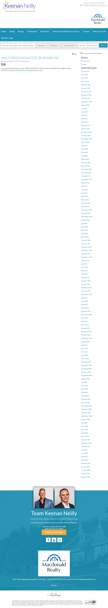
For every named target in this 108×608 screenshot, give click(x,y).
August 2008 (85, 419)
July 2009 (84, 382)
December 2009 (86, 365)
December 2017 (86, 91)
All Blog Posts (85, 61)
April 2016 (84, 156)
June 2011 (84, 318)
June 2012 (84, 301)
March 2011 (85, 325)
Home (3, 31)
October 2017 (85, 98)
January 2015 (85, 206)
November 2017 (86, 95)
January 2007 (85, 467)
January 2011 (85, 328)
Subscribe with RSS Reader (92, 53)
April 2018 (84, 78)
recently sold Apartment (17, 70)
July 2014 (84, 223)
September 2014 (86, 216)
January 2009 (85, 402)
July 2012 (84, 298)
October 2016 (85, 135)
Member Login (7, 38)
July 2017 (84, 108)
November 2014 (86, 210)
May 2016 (84, 152)
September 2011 (86, 315)
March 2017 (85, 122)
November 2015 (86, 173)
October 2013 (85, 254)
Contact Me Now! (54, 532)
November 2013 (86, 250)
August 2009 (85, 379)
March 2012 (85, 308)
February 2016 (86, 162)
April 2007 (84, 460)
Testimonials (32, 31)
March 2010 (85, 358)
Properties (44, 31)
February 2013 (86, 281)
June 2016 (84, 149)
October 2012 (85, 291)
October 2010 (85, 335)
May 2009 (84, 389)
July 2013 (84, 264)
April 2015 (84, 196)
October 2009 (85, 372)
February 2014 (86, 240)
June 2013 (84, 267)
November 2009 (86, 369)
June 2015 (84, 189)
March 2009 (85, 396)
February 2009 (86, 399)
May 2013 (84, 271)
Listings (83, 64)
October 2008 (85, 413)
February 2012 (86, 311)
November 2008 (86, 409)
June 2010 (84, 348)
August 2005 (85, 477)
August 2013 (85, 260)
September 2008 (86, 416)
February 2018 (86, 85)
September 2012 (86, 294)
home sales (39, 70)
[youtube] (54, 540)
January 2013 (85, 284)
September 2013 (86, 257)
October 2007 (85, 446)
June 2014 (84, 227)
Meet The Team (99, 31)
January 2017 (85, 129)
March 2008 (85, 436)
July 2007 (84, 450)
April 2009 (84, 392)
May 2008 (84, 429)
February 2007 (86, 463)
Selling (12, 31)
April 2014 (84, 233)
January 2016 (85, 166)
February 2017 (86, 125)
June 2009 (84, 385)
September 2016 (86, 139)
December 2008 (86, 406)
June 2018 (84, 75)
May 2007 (84, 456)
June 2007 (84, 453)
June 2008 (84, 426)
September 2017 (86, 102)
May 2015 (84, 193)
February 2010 (86, 362)
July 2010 (84, 345)
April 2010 (84, 355)
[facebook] (48, 540)
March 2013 (85, 277)
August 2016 (85, 142)
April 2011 (84, 321)
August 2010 (85, 342)
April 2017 (84, 118)
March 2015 (85, 200)
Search (103, 45)
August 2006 (85, 473)
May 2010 (84, 352)
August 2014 (85, 220)
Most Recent (85, 71)
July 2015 (84, 186)
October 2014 (85, 213)
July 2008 (84, 423)
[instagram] (59, 540)
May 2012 (84, 304)
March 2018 (85, 81)
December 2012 (86, 287)
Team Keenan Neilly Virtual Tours (66, 31)
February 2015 (86, 203)
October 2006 (85, 470)
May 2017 (84, 115)
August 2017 (85, 105)
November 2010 (86, 331)
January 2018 (85, 88)
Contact (86, 31)
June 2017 (84, 112)
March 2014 (85, 237)
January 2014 (85, 244)
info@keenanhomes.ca (93, 5)
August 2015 (85, 183)
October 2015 (85, 176)
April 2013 (84, 274)
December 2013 (86, 247)
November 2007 (86, 443)
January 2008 (85, 440)
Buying (21, 31)
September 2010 (86, 338)
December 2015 (86, 169)
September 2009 (86, 375)
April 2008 (84, 433)
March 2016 (85, 159)
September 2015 (86, 179)
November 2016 (86, 132)
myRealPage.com (54, 595)
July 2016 (84, 146)
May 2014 (84, 230)
